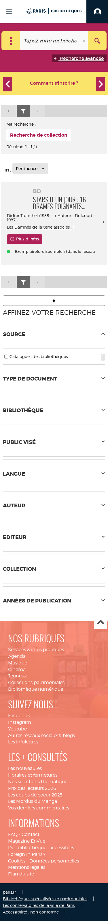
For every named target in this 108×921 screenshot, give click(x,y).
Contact (30, 834)
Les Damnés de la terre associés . (39, 227)
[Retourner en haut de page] (54, 300)
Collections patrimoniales (36, 682)
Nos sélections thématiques (38, 781)
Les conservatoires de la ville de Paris (39, 905)
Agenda (17, 656)
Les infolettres (23, 742)
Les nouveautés (25, 768)
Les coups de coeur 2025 (35, 795)
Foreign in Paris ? (27, 854)
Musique (17, 663)
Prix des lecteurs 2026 (32, 788)
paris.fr (9, 892)
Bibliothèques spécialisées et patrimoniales (45, 898)
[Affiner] (23, 111)
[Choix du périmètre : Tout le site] (10, 40)
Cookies (16, 861)
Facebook (19, 715)
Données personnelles (54, 861)
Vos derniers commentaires (38, 808)
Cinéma (17, 669)
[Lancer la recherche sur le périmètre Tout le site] (97, 40)
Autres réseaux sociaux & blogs (41, 735)
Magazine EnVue (26, 841)
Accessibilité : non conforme (31, 911)
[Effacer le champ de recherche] (84, 40)
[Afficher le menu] (9, 11)
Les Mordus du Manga (32, 801)
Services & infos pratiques (36, 649)
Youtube (17, 729)
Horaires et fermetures (32, 775)
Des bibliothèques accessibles (41, 847)
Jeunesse (18, 676)
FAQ (13, 834)
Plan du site (21, 874)
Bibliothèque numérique (35, 689)
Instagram (19, 722)
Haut (100, 622)
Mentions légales (26, 867)
